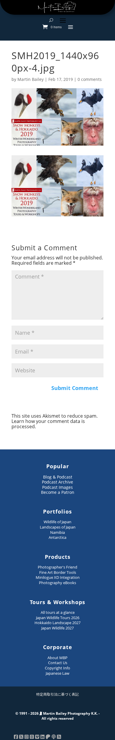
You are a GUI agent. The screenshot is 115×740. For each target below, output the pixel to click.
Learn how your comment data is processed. (48, 424)
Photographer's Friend (57, 567)
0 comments (90, 79)
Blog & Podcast (57, 477)
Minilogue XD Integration (58, 577)
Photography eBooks (57, 582)
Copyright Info (57, 668)
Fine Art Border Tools (57, 572)
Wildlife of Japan (57, 521)
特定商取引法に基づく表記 (57, 694)
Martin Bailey (30, 79)
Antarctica (57, 537)
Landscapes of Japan (57, 527)
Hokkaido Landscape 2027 (57, 622)
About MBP (57, 657)
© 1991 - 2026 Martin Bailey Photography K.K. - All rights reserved (57, 716)
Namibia (57, 532)
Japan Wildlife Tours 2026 (57, 617)
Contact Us (57, 662)
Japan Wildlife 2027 (57, 628)
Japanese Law (57, 673)
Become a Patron (57, 492)
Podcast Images (57, 487)
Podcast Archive (57, 482)
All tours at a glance (58, 612)
